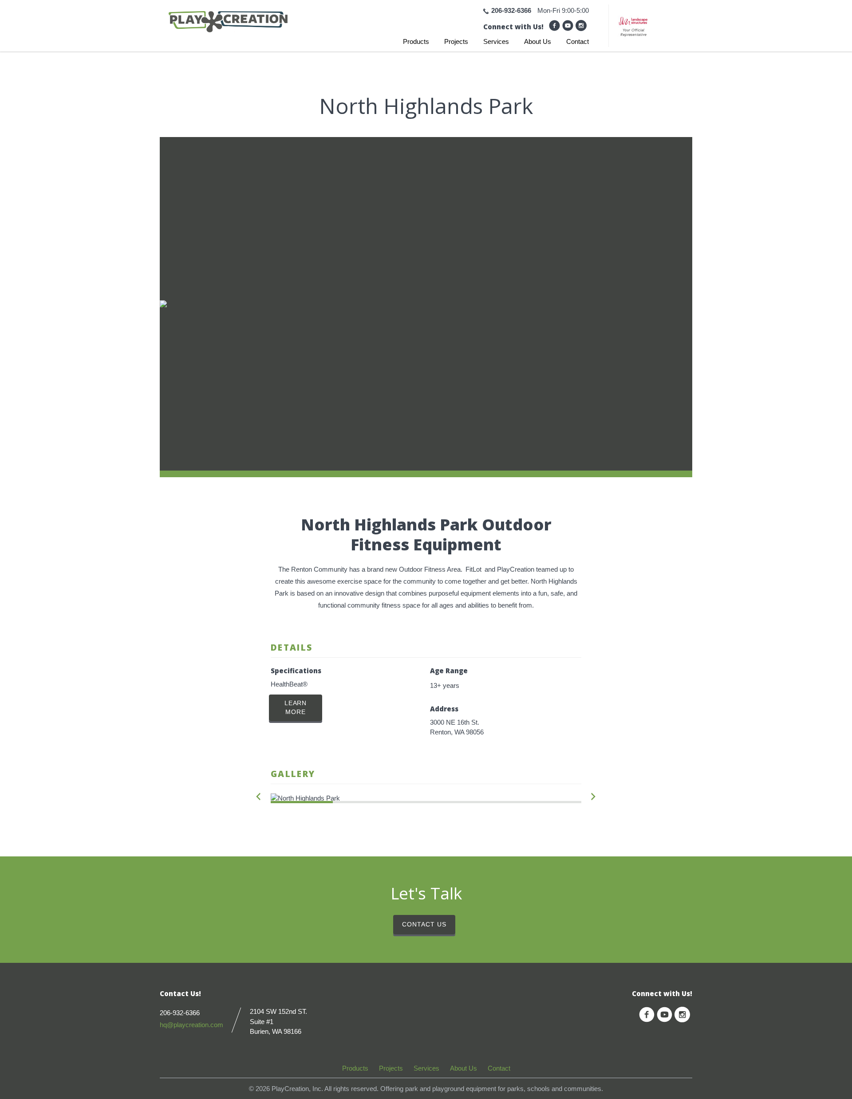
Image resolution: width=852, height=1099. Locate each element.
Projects (456, 41)
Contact (577, 41)
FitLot (473, 569)
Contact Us (424, 924)
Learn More (295, 707)
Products (416, 41)
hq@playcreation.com (191, 1024)
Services (496, 41)
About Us (537, 41)
